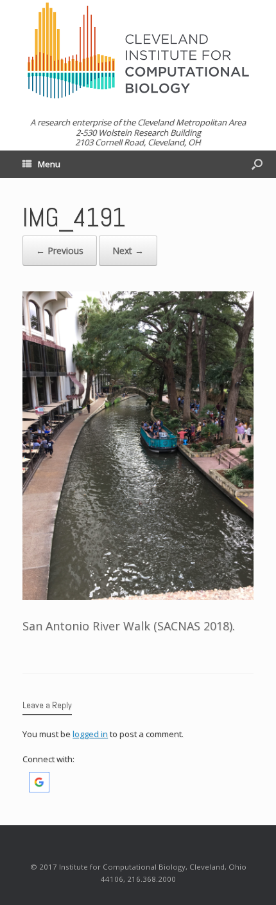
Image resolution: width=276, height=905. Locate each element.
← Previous (59, 250)
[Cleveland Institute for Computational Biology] (138, 50)
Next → (128, 250)
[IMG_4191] (138, 595)
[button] (39, 789)
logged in (90, 734)
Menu (49, 164)
